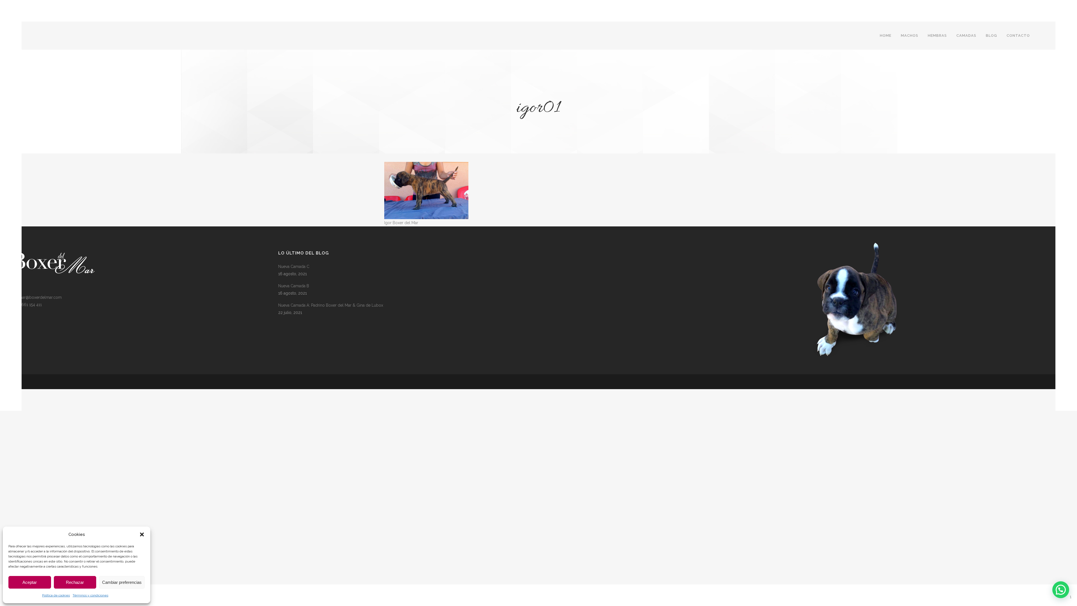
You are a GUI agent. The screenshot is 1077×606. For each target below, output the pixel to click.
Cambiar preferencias (122, 582)
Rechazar (75, 582)
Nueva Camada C (293, 266)
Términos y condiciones (90, 595)
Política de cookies (56, 595)
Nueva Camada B (293, 286)
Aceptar (29, 582)
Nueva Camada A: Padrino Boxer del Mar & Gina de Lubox (330, 305)
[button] (142, 534)
